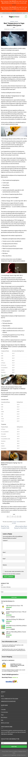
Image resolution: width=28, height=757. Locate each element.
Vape (2, 714)
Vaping (16, 21)
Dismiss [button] (14, 4)
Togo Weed (21, 29)
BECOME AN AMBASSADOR (16, 13)
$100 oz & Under (5, 722)
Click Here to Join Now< (7, 734)
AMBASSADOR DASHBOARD (8, 701)
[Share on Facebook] (10, 517)
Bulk (2, 720)
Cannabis (12, 21)
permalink (14, 523)
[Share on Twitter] (13, 517)
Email (4, 558)
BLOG (24, 13)
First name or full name (6, 587)
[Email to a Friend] (15, 517)
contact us (15, 677)
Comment (5, 540)
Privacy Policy (5, 751)
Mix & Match (4, 717)
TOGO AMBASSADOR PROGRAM (9, 698)
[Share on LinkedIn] (20, 517)
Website (5, 565)
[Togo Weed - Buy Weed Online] (14, 16)
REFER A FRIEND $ (6, 13)
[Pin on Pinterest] (18, 517)
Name (4, 552)
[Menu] (2, 16)
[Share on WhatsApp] (8, 517)
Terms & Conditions (13, 751)
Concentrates (4, 712)
